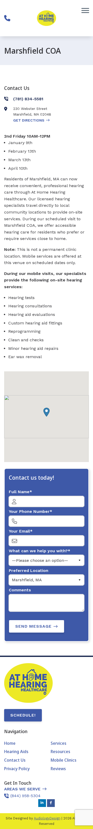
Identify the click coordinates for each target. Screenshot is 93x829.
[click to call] (7, 18)
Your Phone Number (29, 511)
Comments (20, 589)
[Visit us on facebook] (51, 803)
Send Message (33, 626)
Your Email (19, 531)
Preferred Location (28, 570)
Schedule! (23, 715)
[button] (46, 412)
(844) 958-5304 (25, 795)
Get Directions (28, 120)
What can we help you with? (38, 550)
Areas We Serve (22, 789)
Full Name (19, 491)
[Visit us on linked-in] (42, 803)
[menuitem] (23, 743)
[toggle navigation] (85, 10)
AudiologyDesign (47, 818)
